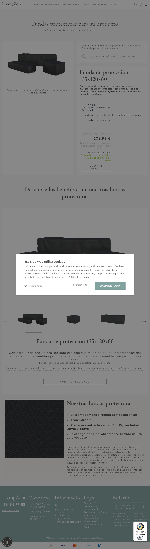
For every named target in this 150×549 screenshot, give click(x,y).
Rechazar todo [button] (80, 284)
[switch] (140, 538)
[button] (33, 285)
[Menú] (145, 523)
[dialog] (75, 274)
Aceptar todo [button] (110, 285)
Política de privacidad (79, 277)
